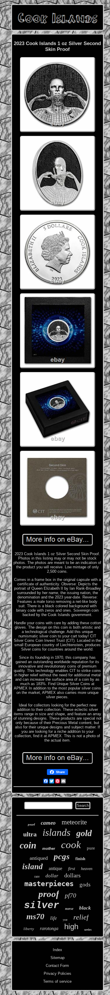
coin (28, 845)
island (32, 866)
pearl (31, 824)
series (88, 929)
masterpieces (49, 884)
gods (84, 884)
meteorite (74, 822)
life (53, 918)
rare (37, 876)
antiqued (39, 858)
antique (55, 868)
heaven (86, 869)
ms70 (35, 916)
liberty (28, 929)
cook (71, 844)
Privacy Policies (57, 973)
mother (48, 848)
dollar (51, 876)
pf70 (70, 895)
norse (69, 909)
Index (57, 950)
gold (84, 833)
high (71, 926)
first (71, 868)
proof (48, 894)
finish (80, 859)
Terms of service (57, 981)
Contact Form (57, 965)
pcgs (62, 856)
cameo (48, 823)
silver (41, 905)
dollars (72, 875)
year (65, 919)
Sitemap (57, 957)
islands (56, 832)
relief (81, 917)
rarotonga (49, 928)
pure (91, 848)
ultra (30, 834)
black (85, 908)
